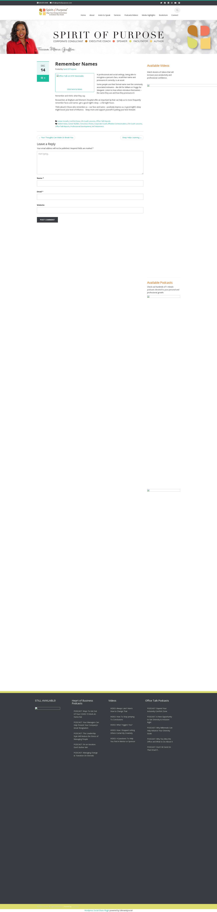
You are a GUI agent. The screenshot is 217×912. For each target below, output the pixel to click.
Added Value (62, 124)
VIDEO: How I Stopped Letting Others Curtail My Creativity (122, 731)
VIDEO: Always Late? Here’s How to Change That (121, 709)
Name (40, 178)
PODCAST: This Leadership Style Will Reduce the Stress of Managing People (86, 736)
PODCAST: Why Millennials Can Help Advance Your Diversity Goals (159, 731)
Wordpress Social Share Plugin (97, 910)
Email (40, 191)
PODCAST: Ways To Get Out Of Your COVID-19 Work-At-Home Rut (85, 714)
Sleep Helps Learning (132, 137)
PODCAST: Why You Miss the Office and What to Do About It (160, 740)
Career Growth (63, 121)
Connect (174, 15)
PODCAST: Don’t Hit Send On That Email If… (159, 748)
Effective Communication (117, 124)
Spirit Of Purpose (69, 69)
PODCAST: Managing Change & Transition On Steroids (86, 754)
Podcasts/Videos (131, 15)
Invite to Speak (104, 15)
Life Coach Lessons (88, 121)
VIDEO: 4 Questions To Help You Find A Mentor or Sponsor (122, 740)
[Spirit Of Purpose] (53, 11)
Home (83, 15)
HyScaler (75, 906)
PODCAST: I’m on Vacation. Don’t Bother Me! (85, 745)
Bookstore (163, 15)
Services (117, 15)
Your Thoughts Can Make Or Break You (56, 137)
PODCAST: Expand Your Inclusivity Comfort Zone (157, 709)
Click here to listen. (74, 89)
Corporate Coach (100, 124)
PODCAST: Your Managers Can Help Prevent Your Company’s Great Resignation (86, 725)
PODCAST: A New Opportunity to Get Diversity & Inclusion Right (159, 719)
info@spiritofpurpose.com (62, 3)
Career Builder (73, 124)
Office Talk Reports (103, 121)
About (92, 15)
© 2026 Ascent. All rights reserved (49, 906)
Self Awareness (98, 126)
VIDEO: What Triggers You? (121, 725)
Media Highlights (148, 15)
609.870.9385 (43, 3)
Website (40, 205)
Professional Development (80, 126)
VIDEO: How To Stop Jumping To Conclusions (122, 718)
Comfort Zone (74, 121)
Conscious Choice (86, 124)
